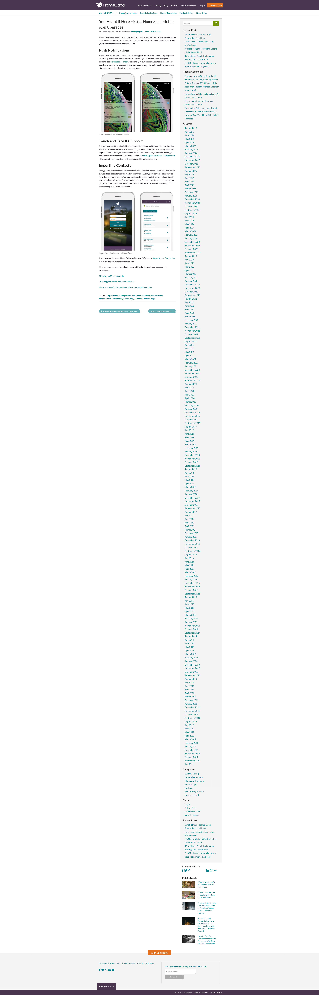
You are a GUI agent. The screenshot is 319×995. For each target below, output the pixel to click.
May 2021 (189, 352)
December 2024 (192, 199)
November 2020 (192, 373)
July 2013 (189, 682)
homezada (138, 299)
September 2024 (192, 210)
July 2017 (189, 515)
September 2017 (192, 508)
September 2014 (192, 632)
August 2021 (191, 341)
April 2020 (190, 398)
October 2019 (191, 419)
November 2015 (192, 586)
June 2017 (189, 519)
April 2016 (190, 569)
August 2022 (191, 298)
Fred (187, 101)
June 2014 (189, 643)
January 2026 (191, 153)
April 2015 (190, 611)
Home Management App (122, 299)
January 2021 (191, 366)
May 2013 (189, 689)
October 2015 (191, 590)
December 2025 (192, 156)
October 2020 (191, 377)
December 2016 (192, 540)
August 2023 (191, 256)
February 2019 (192, 448)
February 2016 (192, 576)
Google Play (169, 258)
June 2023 (189, 263)
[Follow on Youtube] (215, 870)
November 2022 (192, 288)
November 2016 (192, 544)
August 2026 (191, 128)
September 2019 (192, 423)
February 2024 (192, 234)
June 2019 (189, 433)
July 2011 (189, 764)
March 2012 (190, 739)
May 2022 (189, 309)
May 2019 (189, 437)
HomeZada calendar (119, 61)
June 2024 (189, 220)
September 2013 (192, 675)
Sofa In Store (191, 83)
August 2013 (191, 679)
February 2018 (192, 490)
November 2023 (192, 245)
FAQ (119, 963)
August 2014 (191, 636)
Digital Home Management (119, 295)
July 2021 (189, 345)
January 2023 (191, 281)
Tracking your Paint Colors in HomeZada (116, 281)
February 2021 (192, 362)
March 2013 (190, 696)
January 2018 (191, 494)
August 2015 (191, 597)
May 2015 (189, 608)
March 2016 (190, 572)
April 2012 (190, 735)
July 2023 (189, 259)
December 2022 (192, 284)
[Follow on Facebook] (182, 870)
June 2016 (189, 561)
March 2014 (190, 654)
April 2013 (190, 693)
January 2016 (191, 579)
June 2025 (189, 178)
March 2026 (190, 146)
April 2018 (190, 483)
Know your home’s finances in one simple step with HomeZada (125, 287)
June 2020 (189, 391)
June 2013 (189, 686)
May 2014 (189, 647)
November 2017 (192, 501)
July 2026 (189, 132)
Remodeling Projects (148, 13)
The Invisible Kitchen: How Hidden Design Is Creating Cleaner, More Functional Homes (207, 908)
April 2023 (190, 270)
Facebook (99, 970)
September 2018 (192, 465)
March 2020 (190, 401)
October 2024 (191, 206)
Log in (187, 804)
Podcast (174, 5)
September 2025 (192, 167)
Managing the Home (128, 13)
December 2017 (192, 497)
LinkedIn (109, 970)
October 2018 (191, 462)
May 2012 (189, 732)
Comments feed (192, 811)
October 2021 (191, 334)
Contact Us (142, 963)
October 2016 (191, 547)
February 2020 (192, 405)
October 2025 (191, 163)
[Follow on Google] (211, 870)
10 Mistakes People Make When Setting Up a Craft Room (206, 894)
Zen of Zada (105, 13)
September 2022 (192, 295)
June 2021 (189, 348)
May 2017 (189, 522)
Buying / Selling (192, 773)
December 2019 (192, 412)
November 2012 (192, 711)
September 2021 (192, 338)
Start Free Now (215, 5)
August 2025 (191, 171)
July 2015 (189, 600)
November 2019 (192, 416)
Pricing (158, 5)
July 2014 (189, 640)
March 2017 (190, 529)
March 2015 (190, 615)
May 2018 (189, 480)
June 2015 (189, 604)
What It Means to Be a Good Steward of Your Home (206, 884)
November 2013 (192, 668)
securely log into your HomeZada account (157, 155)
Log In (202, 5)
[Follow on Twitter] (185, 870)
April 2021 (190, 355)
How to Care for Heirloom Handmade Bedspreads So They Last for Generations (207, 940)
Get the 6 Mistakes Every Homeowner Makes (186, 966)
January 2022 (191, 323)
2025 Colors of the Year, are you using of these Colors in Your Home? (202, 87)
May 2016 (189, 565)
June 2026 (189, 135)
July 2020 (189, 387)
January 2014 (191, 661)
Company (103, 963)
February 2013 (192, 700)
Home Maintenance (168, 13)
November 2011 (192, 753)
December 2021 (192, 327)
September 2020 (192, 380)
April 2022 (190, 313)
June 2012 (189, 728)
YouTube (113, 970)
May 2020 (189, 394)
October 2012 (191, 714)
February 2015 (192, 618)
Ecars (187, 76)
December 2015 (192, 583)
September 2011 (192, 760)
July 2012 (189, 725)
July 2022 (189, 302)
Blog (166, 5)
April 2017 (190, 526)
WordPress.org (192, 815)
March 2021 (190, 359)
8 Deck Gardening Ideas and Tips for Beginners (120, 311)
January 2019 (191, 451)
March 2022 (190, 316)
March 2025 (190, 188)
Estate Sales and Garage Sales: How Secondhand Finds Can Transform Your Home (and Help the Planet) (206, 924)
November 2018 (192, 458)
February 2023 (192, 277)
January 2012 (191, 746)
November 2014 (192, 625)
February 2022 (192, 320)
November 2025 (192, 160)
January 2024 (191, 238)
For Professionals (188, 5)
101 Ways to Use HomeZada (111, 276)
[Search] (216, 23)
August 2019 (191, 426)
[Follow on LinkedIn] (207, 870)
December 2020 (192, 370)
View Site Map (105, 986)
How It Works (144, 5)
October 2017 (191, 505)
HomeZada (190, 94)
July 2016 (189, 558)
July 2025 (189, 174)
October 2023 (191, 249)
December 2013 (192, 664)
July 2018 (189, 473)
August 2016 (191, 554)
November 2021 (192, 330)
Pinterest (106, 970)
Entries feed (190, 808)
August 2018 (191, 469)
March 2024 (190, 231)
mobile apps (149, 299)
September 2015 (192, 593)
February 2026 (192, 149)
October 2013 (191, 672)
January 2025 (191, 195)
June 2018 (189, 476)
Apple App (157, 258)
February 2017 (192, 533)
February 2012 (192, 743)
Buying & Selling (187, 13)
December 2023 (192, 242)
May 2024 (189, 224)
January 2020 (191, 409)
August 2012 (191, 721)
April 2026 (190, 142)
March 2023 (190, 274)
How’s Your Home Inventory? (161, 311)
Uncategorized (192, 795)
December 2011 (192, 750)
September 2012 (192, 718)
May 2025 (189, 181)
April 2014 (190, 650)
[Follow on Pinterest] (189, 870)
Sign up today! (159, 952)
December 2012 (192, 707)
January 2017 (191, 537)
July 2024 (189, 217)
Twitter (102, 970)
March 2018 (190, 487)
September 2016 (192, 551)
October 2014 (191, 629)
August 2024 (191, 213)
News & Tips (201, 13)
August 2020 (191, 384)
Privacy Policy (216, 992)
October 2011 (191, 757)
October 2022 (191, 291)
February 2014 (192, 657)
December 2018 (192, 455)
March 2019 (190, 444)
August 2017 (191, 512)
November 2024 (192, 202)
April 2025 (190, 185)
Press (112, 963)
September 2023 (192, 252)
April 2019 (190, 441)
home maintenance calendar (144, 295)
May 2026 (189, 139)
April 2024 (190, 227)
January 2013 (191, 704)
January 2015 (191, 622)
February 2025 (192, 192)
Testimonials (129, 963)
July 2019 (189, 430)
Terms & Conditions (201, 992)
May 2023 (189, 266)
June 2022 (189, 306)
